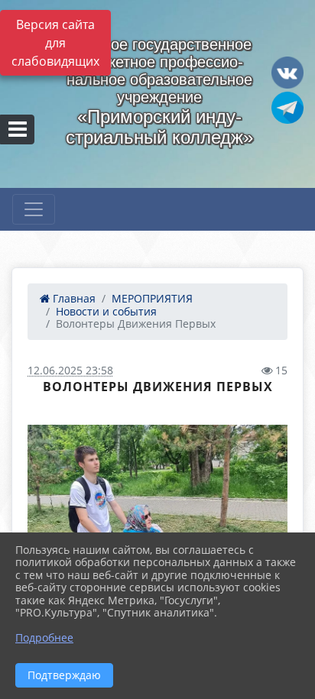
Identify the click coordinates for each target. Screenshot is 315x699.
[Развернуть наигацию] (33, 209)
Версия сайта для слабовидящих (55, 43)
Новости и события (106, 311)
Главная (73, 298)
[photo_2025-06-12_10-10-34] (157, 522)
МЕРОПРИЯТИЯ (152, 298)
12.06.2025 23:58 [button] (70, 370)
